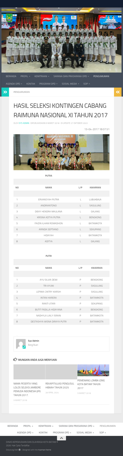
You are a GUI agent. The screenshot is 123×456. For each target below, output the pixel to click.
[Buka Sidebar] (5, 92)
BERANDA (11, 76)
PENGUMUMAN (101, 76)
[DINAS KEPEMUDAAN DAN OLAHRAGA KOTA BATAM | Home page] (20, 17)
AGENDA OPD (13, 83)
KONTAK (30, 83)
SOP (85, 83)
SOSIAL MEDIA (69, 83)
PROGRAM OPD (47, 83)
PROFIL (24, 76)
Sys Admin (24, 123)
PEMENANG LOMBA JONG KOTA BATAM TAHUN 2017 (91, 384)
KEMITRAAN (40, 76)
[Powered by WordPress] (20, 450)
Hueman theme (44, 450)
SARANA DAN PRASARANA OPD (70, 76)
